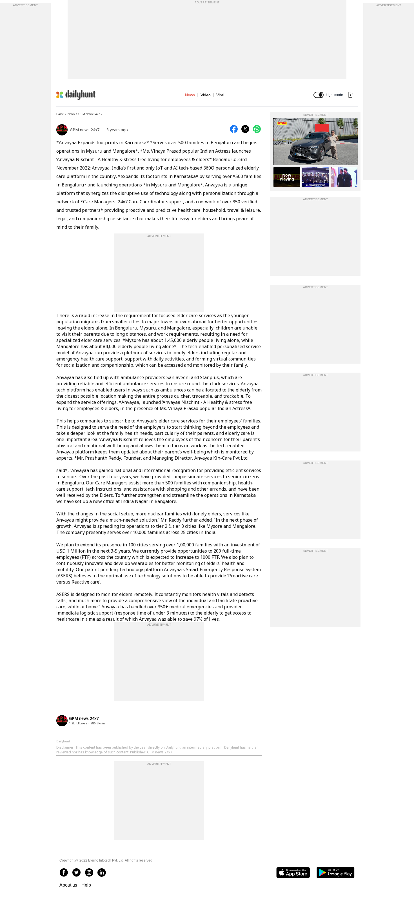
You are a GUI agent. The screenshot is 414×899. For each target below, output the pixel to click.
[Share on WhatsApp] (257, 129)
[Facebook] (63, 872)
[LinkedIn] (101, 872)
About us (68, 885)
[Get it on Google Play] (336, 872)
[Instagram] (89, 872)
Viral (220, 95)
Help (86, 885)
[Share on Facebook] (234, 129)
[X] (76, 872)
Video (206, 95)
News (190, 95)
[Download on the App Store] (293, 872)
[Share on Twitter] (245, 129)
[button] (318, 95)
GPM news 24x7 (89, 113)
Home (60, 113)
